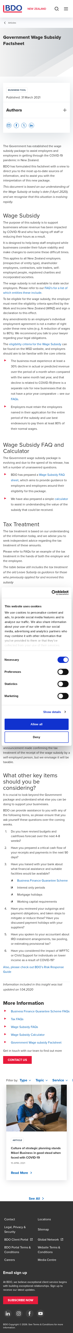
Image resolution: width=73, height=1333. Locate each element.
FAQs (14, 399)
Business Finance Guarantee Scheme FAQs (40, 1011)
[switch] (63, 672)
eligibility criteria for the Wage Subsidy (35, 344)
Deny (36, 737)
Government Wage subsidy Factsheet (36, 1042)
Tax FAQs (17, 1019)
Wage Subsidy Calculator (28, 1034)
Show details (52, 712)
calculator (61, 499)
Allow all (36, 724)
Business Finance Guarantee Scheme (42, 880)
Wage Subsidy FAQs (24, 1027)
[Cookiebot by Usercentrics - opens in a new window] (52, 592)
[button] (17, 1060)
